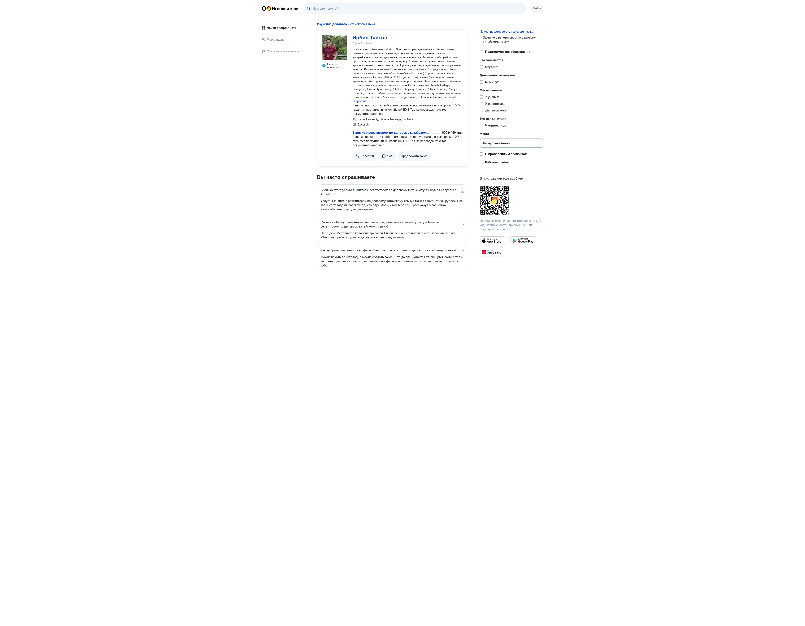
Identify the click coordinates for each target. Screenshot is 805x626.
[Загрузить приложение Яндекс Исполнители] (511, 200)
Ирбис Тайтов (370, 37)
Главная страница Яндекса (264, 8)
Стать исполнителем (283, 51)
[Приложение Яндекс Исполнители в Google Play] (523, 240)
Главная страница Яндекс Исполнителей (280, 8)
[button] (365, 156)
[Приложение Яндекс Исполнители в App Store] (492, 240)
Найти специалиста (281, 28)
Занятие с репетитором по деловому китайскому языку (391, 132)
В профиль (360, 101)
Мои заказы (276, 39)
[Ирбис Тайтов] (334, 47)
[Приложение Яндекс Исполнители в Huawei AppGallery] (492, 252)
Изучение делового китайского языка (506, 31)
